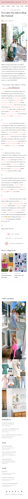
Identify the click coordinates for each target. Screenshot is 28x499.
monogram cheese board (11, 141)
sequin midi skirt (17, 98)
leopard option (5, 100)
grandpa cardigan (5, 116)
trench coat (4, 166)
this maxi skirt (20, 132)
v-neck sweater (7, 189)
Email (21, 238)
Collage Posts (5, 9)
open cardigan (7, 159)
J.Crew (3, 91)
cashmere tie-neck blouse (7, 104)
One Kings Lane (5, 199)
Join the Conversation (14, 243)
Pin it (16, 238)
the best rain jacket (16, 116)
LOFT (2, 153)
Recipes (3, 6)
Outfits (13, 6)
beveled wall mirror (16, 210)
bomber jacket (16, 189)
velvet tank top (17, 100)
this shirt (9, 132)
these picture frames (10, 212)
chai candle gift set (13, 145)
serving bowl (4, 205)
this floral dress (7, 136)
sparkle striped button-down (15, 134)
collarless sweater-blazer (12, 113)
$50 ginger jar (18, 205)
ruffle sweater (21, 111)
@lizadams (10, 299)
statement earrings (14, 107)
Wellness (8, 6)
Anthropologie (5, 123)
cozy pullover (17, 185)
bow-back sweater (14, 164)
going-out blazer (16, 102)
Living (17, 6)
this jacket (11, 191)
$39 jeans (23, 187)
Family (21, 6)
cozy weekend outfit (15, 168)
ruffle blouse (4, 170)
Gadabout (21, 494)
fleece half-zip (12, 111)
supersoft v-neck (5, 102)
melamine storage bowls (11, 143)
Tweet (18, 238)
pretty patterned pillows (18, 203)
